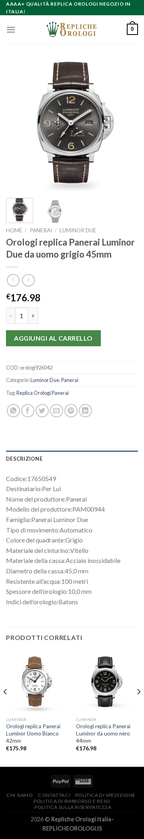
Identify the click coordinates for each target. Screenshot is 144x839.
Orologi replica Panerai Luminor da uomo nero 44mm (103, 733)
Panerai (41, 230)
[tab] (72, 459)
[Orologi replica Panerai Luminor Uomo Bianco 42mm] (37, 681)
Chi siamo (19, 795)
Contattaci (54, 795)
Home (14, 230)
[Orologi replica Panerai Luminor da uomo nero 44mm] (107, 681)
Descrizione (24, 458)
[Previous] (19, 125)
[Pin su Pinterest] (71, 410)
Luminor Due (78, 230)
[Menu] (11, 29)
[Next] (125, 125)
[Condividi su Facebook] (27, 410)
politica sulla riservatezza (73, 807)
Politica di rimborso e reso (72, 801)
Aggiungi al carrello (53, 338)
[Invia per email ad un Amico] (56, 410)
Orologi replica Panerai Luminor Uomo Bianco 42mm (33, 733)
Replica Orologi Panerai (42, 393)
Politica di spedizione (105, 795)
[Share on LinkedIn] (85, 410)
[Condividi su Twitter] (42, 410)
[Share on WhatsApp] (13, 410)
